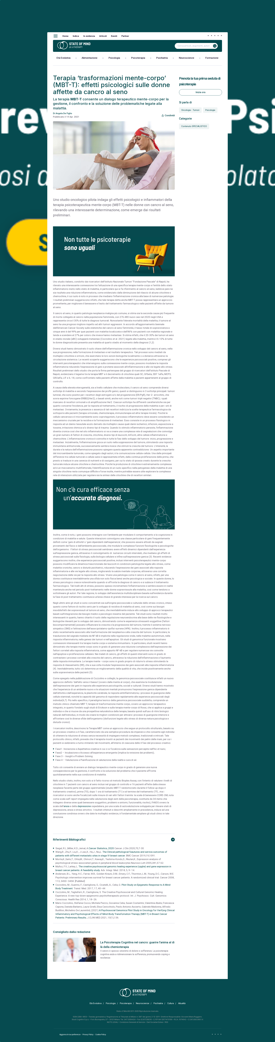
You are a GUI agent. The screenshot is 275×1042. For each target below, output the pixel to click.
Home (65, 36)
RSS (166, 1022)
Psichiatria (162, 57)
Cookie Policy (100, 1035)
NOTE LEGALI (112, 1022)
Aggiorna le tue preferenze (69, 1035)
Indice (76, 36)
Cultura (170, 1003)
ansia (66, 806)
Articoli (103, 36)
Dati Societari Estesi (155, 1022)
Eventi (114, 36)
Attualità (181, 1003)
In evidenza (89, 36)
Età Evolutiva (63, 57)
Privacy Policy (87, 1035)
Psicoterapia (138, 57)
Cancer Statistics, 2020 (101, 848)
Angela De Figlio (64, 113)
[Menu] (55, 36)
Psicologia (114, 57)
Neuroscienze (186, 57)
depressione (84, 806)
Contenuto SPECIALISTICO (194, 126)
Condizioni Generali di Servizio (132, 1022)
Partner (125, 36)
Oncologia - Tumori (190, 110)
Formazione (211, 57)
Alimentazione (89, 57)
